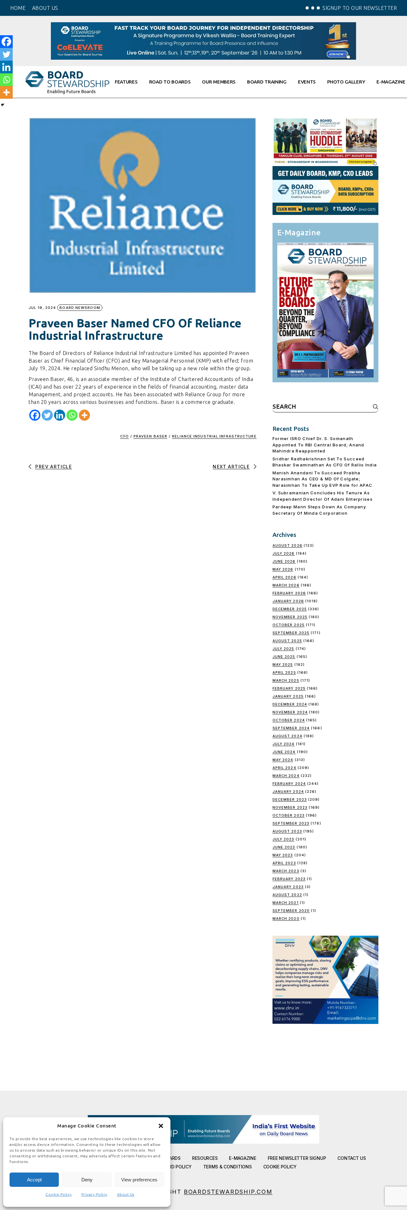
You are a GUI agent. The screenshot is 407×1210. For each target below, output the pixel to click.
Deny (87, 1179)
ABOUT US (45, 8)
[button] (161, 1126)
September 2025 (290, 633)
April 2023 (284, 863)
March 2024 (286, 775)
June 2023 (283, 847)
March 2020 (286, 918)
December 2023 (289, 799)
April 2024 (284, 767)
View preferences (139, 1179)
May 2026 (282, 569)
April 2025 (284, 672)
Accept (34, 1179)
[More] (84, 415)
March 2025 (285, 680)
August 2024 (287, 736)
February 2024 (289, 783)
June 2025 (283, 656)
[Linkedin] (59, 415)
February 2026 (289, 593)
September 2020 (291, 910)
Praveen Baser (150, 436)
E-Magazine (242, 1158)
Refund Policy (174, 1166)
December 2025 (289, 609)
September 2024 (291, 728)
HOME (17, 8)
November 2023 (289, 807)
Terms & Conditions (227, 1166)
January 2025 (288, 696)
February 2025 (289, 688)
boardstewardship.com (228, 1191)
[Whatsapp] (72, 415)
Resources (204, 1158)
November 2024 (290, 712)
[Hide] (2, 104)
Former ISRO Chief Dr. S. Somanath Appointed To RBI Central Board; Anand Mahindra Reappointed (318, 444)
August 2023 (287, 831)
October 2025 (288, 625)
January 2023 (288, 887)
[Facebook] (34, 415)
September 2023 (290, 823)
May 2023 (282, 855)
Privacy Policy (94, 1194)
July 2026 (283, 553)
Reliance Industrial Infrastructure (214, 436)
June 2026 (284, 561)
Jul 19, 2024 (42, 308)
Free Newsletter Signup (297, 1158)
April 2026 (284, 577)
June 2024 (284, 752)
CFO (124, 436)
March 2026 (286, 585)
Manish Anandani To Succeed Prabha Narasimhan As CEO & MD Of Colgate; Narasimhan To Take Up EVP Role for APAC (322, 479)
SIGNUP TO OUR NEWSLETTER (359, 8)
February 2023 (289, 879)
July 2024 (283, 744)
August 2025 (287, 640)
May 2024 (282, 760)
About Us (126, 1194)
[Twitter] (47, 415)
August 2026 (287, 545)
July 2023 (283, 839)
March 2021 (285, 902)
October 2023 (288, 815)
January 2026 (288, 601)
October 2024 (288, 720)
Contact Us (351, 1158)
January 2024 (288, 791)
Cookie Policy (58, 1194)
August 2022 (287, 894)
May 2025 (282, 664)
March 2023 (285, 871)
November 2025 (289, 617)
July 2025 (283, 648)
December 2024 (289, 704)
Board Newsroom (79, 307)
